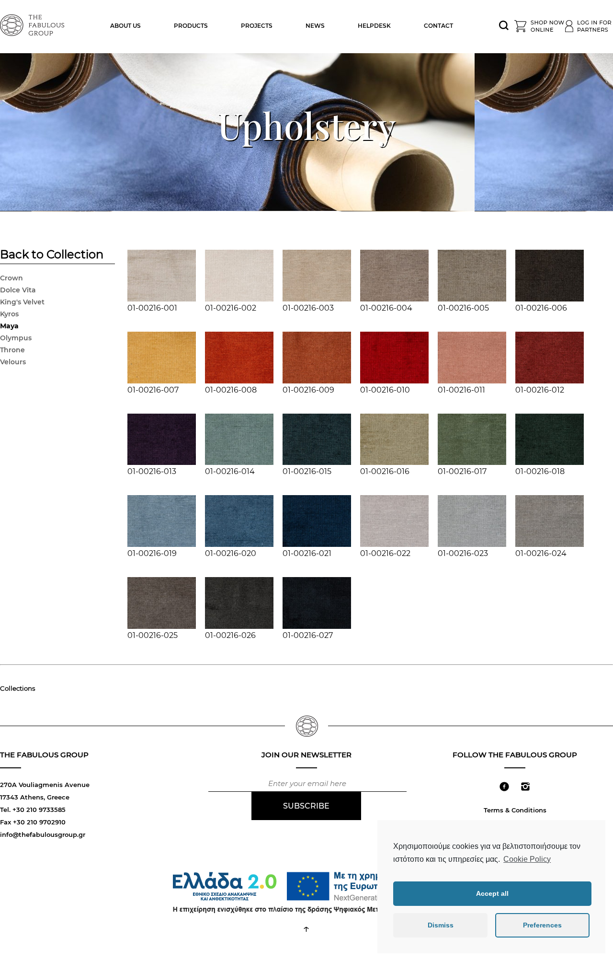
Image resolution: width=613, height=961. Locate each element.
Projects (256, 25)
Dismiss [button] (441, 925)
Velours (13, 362)
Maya (9, 326)
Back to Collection (51, 255)
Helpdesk (374, 25)
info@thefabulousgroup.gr (42, 834)
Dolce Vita (18, 290)
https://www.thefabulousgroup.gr (33, 24)
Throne (12, 350)
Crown (11, 278)
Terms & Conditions (515, 810)
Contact (438, 25)
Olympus (16, 338)
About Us (125, 25)
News (315, 25)
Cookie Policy (527, 859)
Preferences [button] (542, 925)
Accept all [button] (492, 893)
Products (191, 25)
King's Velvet (22, 302)
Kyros (9, 314)
